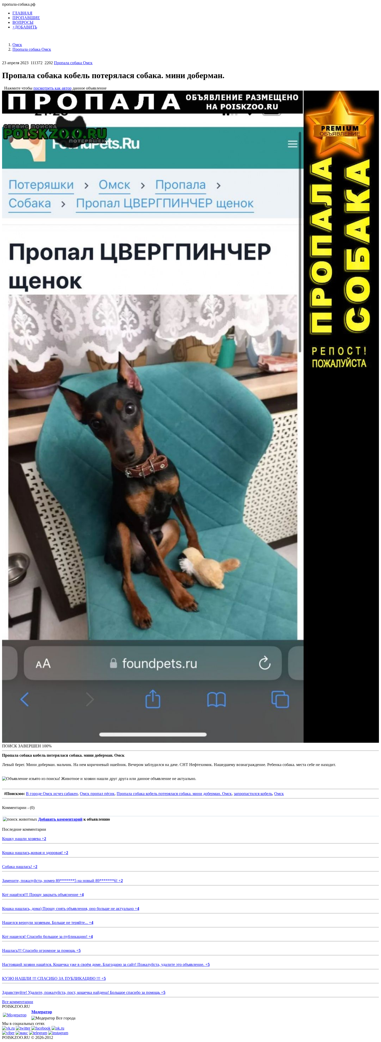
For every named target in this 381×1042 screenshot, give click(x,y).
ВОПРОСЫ (22, 22)
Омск (279, 793)
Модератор (41, 1012)
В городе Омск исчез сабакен (52, 793)
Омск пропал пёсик (97, 793)
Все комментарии (17, 1002)
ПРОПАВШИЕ (26, 18)
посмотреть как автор (52, 88)
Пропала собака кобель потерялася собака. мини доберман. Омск (174, 793)
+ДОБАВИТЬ (24, 27)
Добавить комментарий (60, 819)
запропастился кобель (253, 793)
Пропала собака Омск (73, 63)
